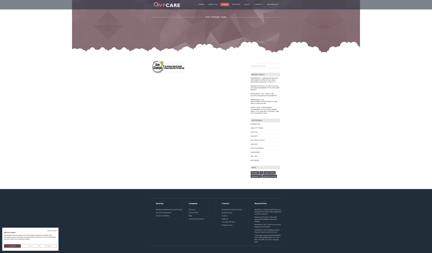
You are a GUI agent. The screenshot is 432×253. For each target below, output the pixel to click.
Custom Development (163, 212)
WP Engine (255, 160)
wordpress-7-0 (256, 176)
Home (201, 4)
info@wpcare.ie (227, 225)
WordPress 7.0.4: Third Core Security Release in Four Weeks (264, 94)
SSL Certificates (257, 140)
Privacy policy (52, 230)
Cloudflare (254, 173)
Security (254, 136)
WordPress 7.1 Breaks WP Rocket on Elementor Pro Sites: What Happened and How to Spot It (264, 80)
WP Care (254, 156)
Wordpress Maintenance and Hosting (169, 209)
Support (254, 144)
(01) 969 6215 (272, 4)
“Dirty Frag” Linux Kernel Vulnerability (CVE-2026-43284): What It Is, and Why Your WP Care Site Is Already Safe (265, 110)
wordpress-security (269, 176)
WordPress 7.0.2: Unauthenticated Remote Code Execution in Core (264, 101)
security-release (269, 173)
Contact (258, 4)
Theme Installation (162, 216)
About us (192, 209)
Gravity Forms (257, 128)
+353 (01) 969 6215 (228, 222)
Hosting (254, 132)
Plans (225, 4)
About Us (213, 4)
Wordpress (255, 152)
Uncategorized (257, 148)
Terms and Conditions (196, 219)
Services (236, 4)
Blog (247, 4)
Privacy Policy (193, 212)
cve (261, 173)
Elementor (255, 124)
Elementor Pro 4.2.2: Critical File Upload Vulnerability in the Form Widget (265, 88)
